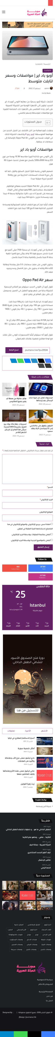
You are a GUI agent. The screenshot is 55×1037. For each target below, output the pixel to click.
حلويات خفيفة (46, 940)
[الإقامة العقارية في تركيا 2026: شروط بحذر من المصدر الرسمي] (45, 905)
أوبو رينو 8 (29, 134)
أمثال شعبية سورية (26, 749)
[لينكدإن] (33, 361)
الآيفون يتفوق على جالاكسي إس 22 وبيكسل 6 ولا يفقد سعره (41, 428)
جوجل (29, 935)
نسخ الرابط (14, 350)
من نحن (49, 996)
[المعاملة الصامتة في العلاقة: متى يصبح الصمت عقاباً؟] (45, 895)
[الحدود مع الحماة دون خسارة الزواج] (28, 905)
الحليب (10, 930)
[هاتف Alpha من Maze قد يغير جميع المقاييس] (14, 389)
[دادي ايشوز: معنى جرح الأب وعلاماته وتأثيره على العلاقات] (45, 762)
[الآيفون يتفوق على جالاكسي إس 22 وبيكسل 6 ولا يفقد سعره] (41, 416)
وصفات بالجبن (45, 950)
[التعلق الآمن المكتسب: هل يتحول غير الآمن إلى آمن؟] (45, 885)
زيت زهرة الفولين (27, 784)
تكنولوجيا (38, 64)
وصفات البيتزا (46, 945)
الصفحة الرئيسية (46, 992)
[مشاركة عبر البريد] (47, 366)
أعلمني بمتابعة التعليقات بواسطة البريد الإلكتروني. (30, 535)
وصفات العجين (17, 945)
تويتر (36, 935)
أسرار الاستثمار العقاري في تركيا (21, 738)
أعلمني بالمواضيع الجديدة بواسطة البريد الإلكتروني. (30, 541)
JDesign (22, 1017)
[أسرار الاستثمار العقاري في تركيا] (45, 741)
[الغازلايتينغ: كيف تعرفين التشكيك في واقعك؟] (10, 905)
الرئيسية (47, 64)
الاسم (50, 488)
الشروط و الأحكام (46, 984)
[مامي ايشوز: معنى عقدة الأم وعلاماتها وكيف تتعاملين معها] (45, 775)
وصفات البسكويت (16, 940)
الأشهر (44, 731)
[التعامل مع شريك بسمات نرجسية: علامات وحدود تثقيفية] (10, 885)
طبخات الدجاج (32, 940)
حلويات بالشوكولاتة (16, 935)
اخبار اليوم (33, 930)
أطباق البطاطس (34, 925)
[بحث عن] (51, 13)
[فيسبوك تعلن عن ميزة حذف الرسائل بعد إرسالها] (41, 389)
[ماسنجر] (26, 361)
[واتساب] (20, 361)
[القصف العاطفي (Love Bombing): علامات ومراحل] (10, 895)
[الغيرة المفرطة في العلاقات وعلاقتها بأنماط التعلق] (28, 885)
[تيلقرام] (13, 361)
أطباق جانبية (18, 925)
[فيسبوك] (47, 361)
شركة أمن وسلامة (43, 807)
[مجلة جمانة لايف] (37, 12)
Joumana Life (31, 1017)
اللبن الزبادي (47, 935)
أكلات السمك (46, 930)
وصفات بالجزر (31, 950)
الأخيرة (28, 731)
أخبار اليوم (47, 925)
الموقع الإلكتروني (46, 512)
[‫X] (40, 361)
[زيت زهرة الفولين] (45, 788)
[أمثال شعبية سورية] (45, 751)
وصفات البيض (32, 945)
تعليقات (11, 731)
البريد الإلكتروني (46, 500)
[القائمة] (3, 13)
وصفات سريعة (16, 950)
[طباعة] (40, 366)
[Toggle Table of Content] (46, 122)
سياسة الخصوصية (45, 980)
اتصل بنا (49, 1001)
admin (46, 88)
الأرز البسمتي (21, 930)
